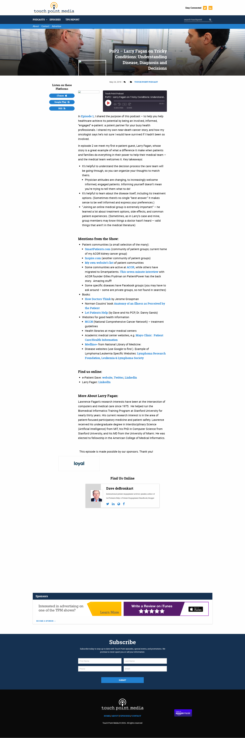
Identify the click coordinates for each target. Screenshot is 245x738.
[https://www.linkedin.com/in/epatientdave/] (113, 503)
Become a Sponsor (45, 621)
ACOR (130, 267)
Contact (45, 26)
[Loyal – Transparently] (79, 463)
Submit (122, 680)
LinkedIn (210, 8)
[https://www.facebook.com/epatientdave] (124, 503)
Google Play (60, 102)
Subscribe (118, 108)
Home (107, 716)
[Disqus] (122, 548)
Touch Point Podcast (146, 82)
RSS (60, 108)
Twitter (205, 8)
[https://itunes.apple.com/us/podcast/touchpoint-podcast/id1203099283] (166, 609)
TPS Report (73, 19)
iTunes (61, 95)
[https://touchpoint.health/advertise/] (79, 609)
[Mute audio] (115, 104)
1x (124, 104)
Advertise (56, 26)
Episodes (55, 19)
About (36, 26)
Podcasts (39, 19)
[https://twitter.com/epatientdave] (107, 503)
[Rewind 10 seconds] (119, 104)
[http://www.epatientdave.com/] (118, 503)
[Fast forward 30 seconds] (129, 104)
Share (129, 108)
